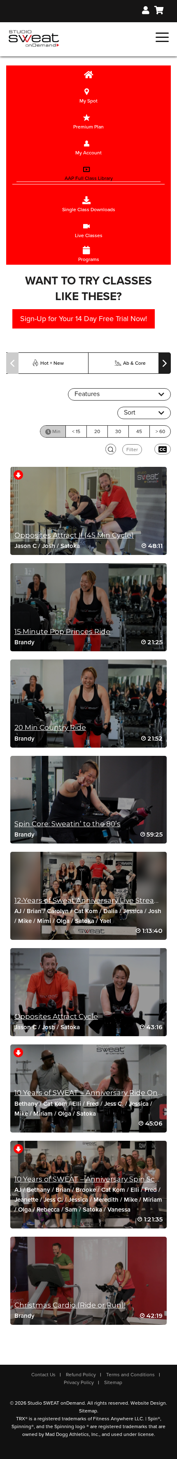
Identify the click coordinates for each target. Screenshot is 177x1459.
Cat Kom (86, 911)
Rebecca (48, 1209)
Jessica (133, 911)
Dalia (110, 911)
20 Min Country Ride (50, 727)
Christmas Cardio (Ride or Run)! (70, 1305)
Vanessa (118, 1209)
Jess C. (113, 1103)
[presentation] (12, 363)
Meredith (106, 1199)
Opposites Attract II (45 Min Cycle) (74, 535)
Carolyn (58, 911)
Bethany (26, 1103)
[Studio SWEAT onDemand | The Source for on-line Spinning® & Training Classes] (34, 38)
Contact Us (43, 1374)
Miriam (43, 1113)
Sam (71, 1209)
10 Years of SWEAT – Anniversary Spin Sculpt (92, 1179)
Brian (34, 911)
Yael (105, 921)
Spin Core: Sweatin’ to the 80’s (67, 824)
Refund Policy (81, 1374)
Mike (25, 921)
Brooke (86, 1189)
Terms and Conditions (130, 1374)
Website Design (148, 1403)
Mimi (44, 921)
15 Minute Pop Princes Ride (62, 631)
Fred (92, 1103)
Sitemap (113, 1382)
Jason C (25, 546)
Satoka (70, 546)
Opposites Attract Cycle (56, 1016)
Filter (132, 449)
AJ (17, 911)
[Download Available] (18, 475)
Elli (76, 1103)
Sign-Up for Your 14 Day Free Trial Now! (83, 318)
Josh (48, 546)
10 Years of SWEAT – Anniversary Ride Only (88, 1092)
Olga (63, 921)
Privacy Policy (79, 1382)
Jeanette (26, 1199)
